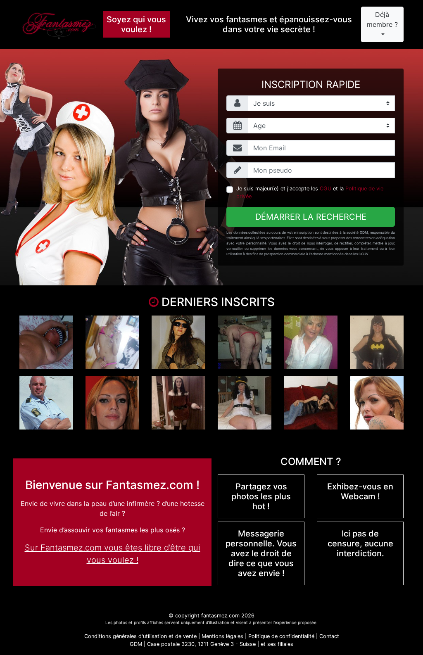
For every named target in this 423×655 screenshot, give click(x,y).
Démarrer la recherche (310, 217)
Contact (329, 636)
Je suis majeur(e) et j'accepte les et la (309, 192)
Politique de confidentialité (281, 636)
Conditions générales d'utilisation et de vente (140, 636)
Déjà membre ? (382, 19)
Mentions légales (222, 636)
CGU (325, 188)
